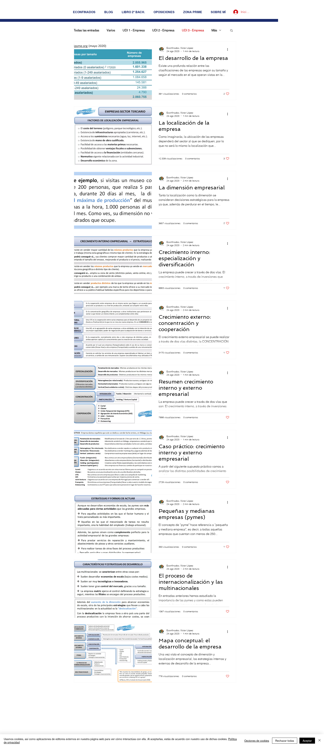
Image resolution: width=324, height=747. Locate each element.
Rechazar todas (284, 740)
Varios (111, 30)
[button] (231, 31)
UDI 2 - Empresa (163, 30)
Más (214, 30)
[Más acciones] (228, 49)
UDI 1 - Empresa (134, 30)
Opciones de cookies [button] (256, 740)
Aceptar (307, 740)
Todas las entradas (86, 30)
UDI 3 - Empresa (193, 30)
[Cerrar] (319, 740)
